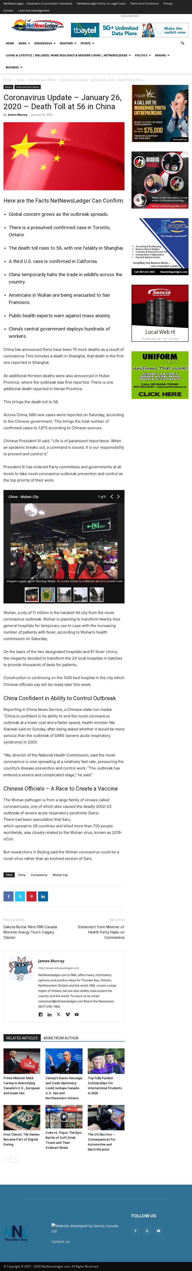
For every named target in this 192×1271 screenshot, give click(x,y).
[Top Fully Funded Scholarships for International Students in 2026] (106, 1061)
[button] (182, 43)
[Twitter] (20, 896)
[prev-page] (7, 1159)
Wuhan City (60, 875)
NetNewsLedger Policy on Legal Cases (101, 3)
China (22, 875)
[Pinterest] (31, 896)
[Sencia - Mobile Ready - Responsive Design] (160, 313)
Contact (9, 10)
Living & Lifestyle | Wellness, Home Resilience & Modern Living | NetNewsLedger (66, 55)
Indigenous (43, 43)
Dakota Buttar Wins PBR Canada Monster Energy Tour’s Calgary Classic (30, 932)
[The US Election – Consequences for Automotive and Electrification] (106, 1117)
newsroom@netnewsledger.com (78, 1246)
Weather (66, 43)
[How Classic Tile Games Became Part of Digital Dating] (22, 1117)
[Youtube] (78, 1015)
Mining (160, 55)
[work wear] (160, 180)
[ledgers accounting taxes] (160, 246)
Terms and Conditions (144, 3)
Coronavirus (39, 875)
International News (42, 80)
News (22, 43)
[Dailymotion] (42, 1015)
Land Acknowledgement (34, 10)
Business (12, 67)
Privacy (168, 3)
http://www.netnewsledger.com (58, 968)
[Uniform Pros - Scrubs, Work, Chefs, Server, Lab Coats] (160, 375)
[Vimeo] (69, 1015)
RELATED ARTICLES (22, 1038)
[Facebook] (9, 896)
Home (10, 43)
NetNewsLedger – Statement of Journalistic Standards (38, 3)
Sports (85, 43)
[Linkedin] (43, 896)
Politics (141, 55)
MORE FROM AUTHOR (61, 1038)
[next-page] (15, 1159)
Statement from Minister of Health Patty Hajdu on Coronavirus (101, 932)
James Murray (17, 114)
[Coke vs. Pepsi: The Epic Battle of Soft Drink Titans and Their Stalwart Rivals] (64, 1117)
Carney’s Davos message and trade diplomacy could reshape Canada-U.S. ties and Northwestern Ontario (64, 1088)
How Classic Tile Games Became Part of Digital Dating (22, 1139)
